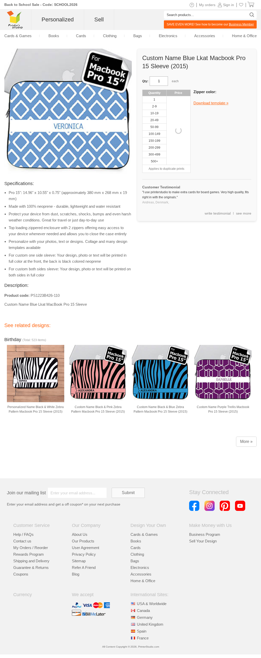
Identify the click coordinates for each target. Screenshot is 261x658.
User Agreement (85, 547)
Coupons (20, 574)
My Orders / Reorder (30, 547)
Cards (135, 547)
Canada (143, 610)
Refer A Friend (84, 567)
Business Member (241, 24)
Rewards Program (28, 554)
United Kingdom (150, 624)
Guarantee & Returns (31, 567)
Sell (99, 19)
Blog (75, 574)
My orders (207, 5)
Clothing (137, 554)
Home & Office (142, 581)
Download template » (210, 103)
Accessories (140, 574)
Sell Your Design (203, 541)
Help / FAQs (23, 534)
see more (243, 213)
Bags (134, 561)
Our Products (83, 541)
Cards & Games (144, 534)
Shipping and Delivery (31, 561)
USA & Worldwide (151, 603)
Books (135, 541)
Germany (145, 617)
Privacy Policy (84, 554)
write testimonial (218, 213)
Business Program (204, 534)
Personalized (58, 19)
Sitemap (79, 561)
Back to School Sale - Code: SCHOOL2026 (40, 5)
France (143, 638)
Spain (141, 631)
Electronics (139, 567)
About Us (79, 534)
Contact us (22, 541)
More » (246, 441)
